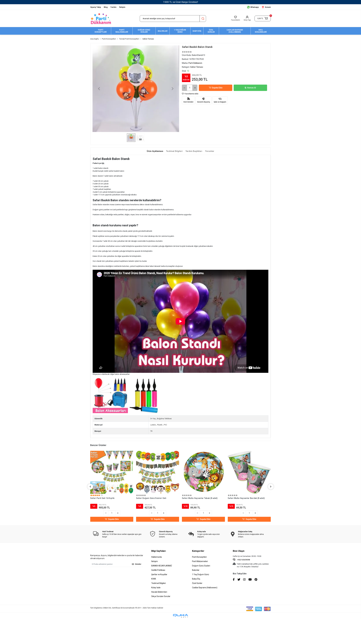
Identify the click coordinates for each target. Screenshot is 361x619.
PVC (165, 425)
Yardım (113, 7)
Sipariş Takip (95, 7)
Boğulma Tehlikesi (164, 419)
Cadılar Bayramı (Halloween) (204, 587)
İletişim (122, 7)
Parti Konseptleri (199, 557)
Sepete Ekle (217, 88)
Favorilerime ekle (191, 94)
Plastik (159, 425)
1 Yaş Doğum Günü (200, 574)
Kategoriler (198, 551)
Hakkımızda (156, 557)
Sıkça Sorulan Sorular (160, 596)
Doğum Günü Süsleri (201, 566)
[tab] (155, 151)
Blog (106, 7)
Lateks (153, 425)
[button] (262, 18)
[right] (270, 486)
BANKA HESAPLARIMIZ (161, 566)
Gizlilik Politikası (158, 570)
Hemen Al (251, 88)
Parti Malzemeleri (200, 561)
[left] (90, 486)
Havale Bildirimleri (159, 592)
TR (151, 431)
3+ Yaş (153, 419)
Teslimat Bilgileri (158, 583)
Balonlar (195, 570)
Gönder (138, 564)
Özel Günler (197, 583)
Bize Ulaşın (238, 551)
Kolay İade (155, 587)
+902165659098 (243, 560)
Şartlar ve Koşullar (159, 574)
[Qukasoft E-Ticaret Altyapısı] (180, 616)
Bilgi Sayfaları (158, 551)
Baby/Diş (196, 579)
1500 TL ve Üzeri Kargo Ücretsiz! (180, 2)
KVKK (153, 579)
